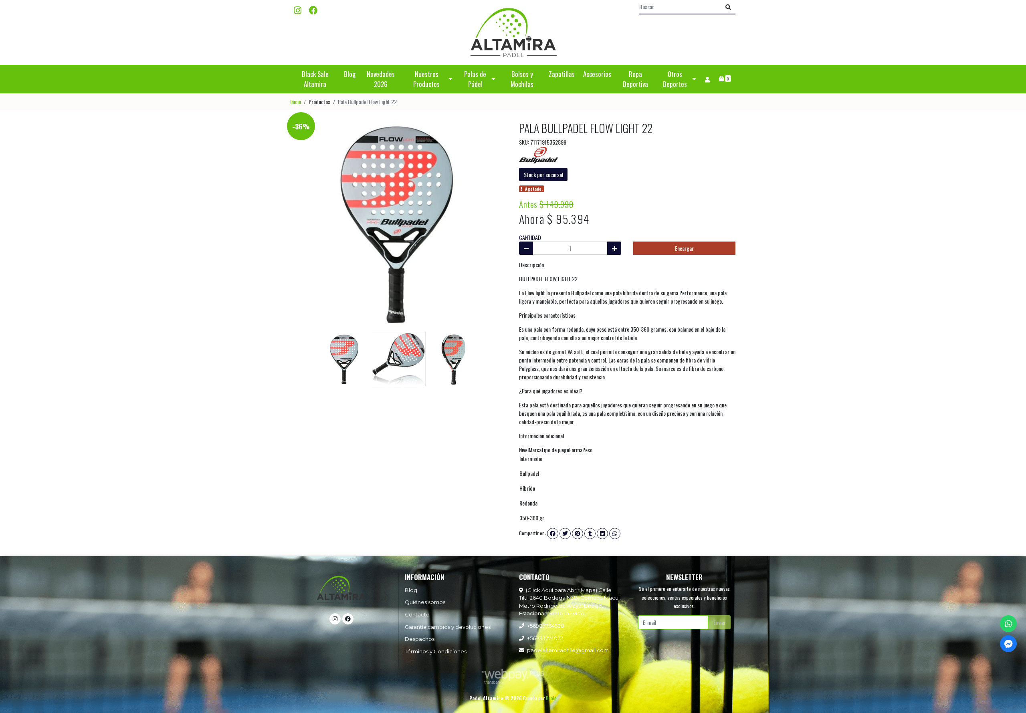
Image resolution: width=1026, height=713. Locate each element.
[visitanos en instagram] (298, 10)
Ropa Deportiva (635, 79)
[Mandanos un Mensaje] (1008, 643)
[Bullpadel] (539, 154)
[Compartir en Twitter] (565, 533)
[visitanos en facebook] (313, 10)
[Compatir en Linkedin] (602, 533)
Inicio (295, 101)
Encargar (684, 248)
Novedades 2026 (381, 79)
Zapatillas (562, 74)
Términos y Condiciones (436, 651)
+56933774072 (545, 638)
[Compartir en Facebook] (552, 533)
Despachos (419, 639)
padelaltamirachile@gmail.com (568, 650)
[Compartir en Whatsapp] (614, 533)
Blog (349, 74)
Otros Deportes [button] (675, 79)
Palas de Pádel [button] (475, 79)
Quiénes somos (425, 602)
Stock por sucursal (543, 174)
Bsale (551, 698)
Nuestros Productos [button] (426, 79)
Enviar (719, 622)
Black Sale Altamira (315, 79)
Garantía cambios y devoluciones (448, 627)
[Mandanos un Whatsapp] (1008, 623)
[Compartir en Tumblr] (590, 533)
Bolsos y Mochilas (522, 79)
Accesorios (597, 74)
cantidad (530, 237)
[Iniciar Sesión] (707, 79)
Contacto (417, 614)
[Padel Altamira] (513, 32)
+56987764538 (545, 625)
